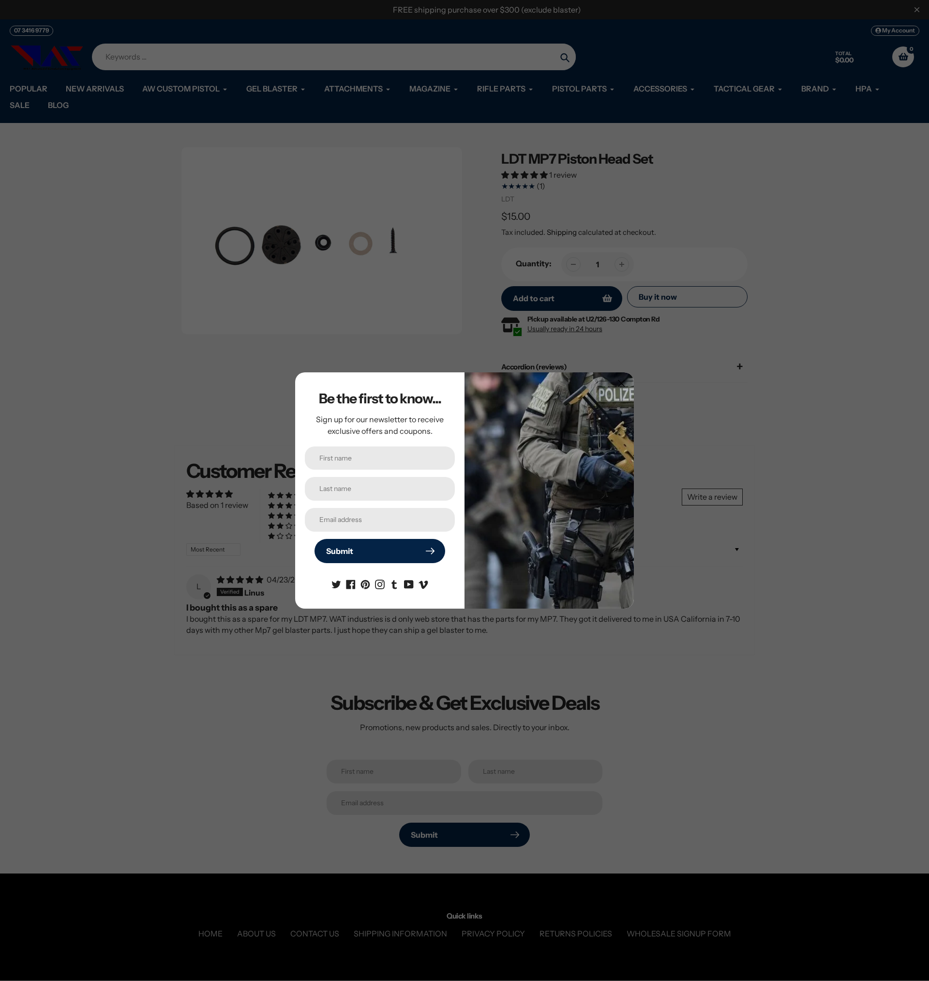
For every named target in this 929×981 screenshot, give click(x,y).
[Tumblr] (394, 583)
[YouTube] (409, 583)
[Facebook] (351, 583)
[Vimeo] (423, 583)
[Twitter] (336, 583)
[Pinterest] (365, 583)
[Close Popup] (621, 383)
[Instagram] (380, 583)
